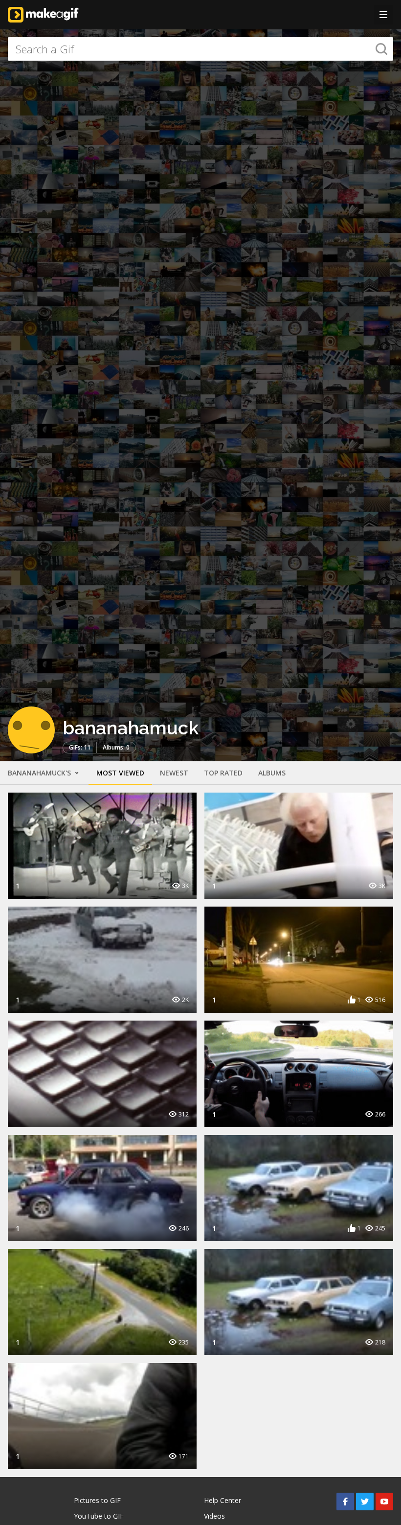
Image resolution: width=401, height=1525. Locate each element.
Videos (214, 1516)
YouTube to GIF (99, 1516)
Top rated (223, 772)
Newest (174, 772)
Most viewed (120, 772)
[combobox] (200, 49)
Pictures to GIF (97, 1500)
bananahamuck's (40, 772)
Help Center (222, 1500)
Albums (272, 772)
